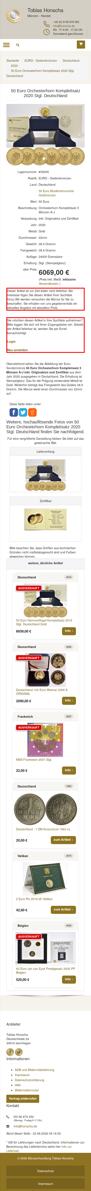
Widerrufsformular (27, 1090)
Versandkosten (49, 283)
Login (11, 341)
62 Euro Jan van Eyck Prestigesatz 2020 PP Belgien (45, 970)
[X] (19, 1052)
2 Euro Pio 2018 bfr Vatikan (34, 899)
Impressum (22, 1075)
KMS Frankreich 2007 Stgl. (34, 759)
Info (68, 630)
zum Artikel (62, 839)
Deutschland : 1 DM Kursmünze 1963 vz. (43, 829)
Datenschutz (45, 1171)
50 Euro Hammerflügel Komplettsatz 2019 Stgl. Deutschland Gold (44, 622)
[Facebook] (10, 1052)
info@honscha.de (63, 26)
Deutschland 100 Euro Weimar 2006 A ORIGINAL (42, 692)
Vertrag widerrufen (23, 1098)
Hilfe (18, 1085)
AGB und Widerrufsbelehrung (34, 1070)
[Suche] (17, 45)
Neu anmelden (17, 350)
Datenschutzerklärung (29, 1080)
